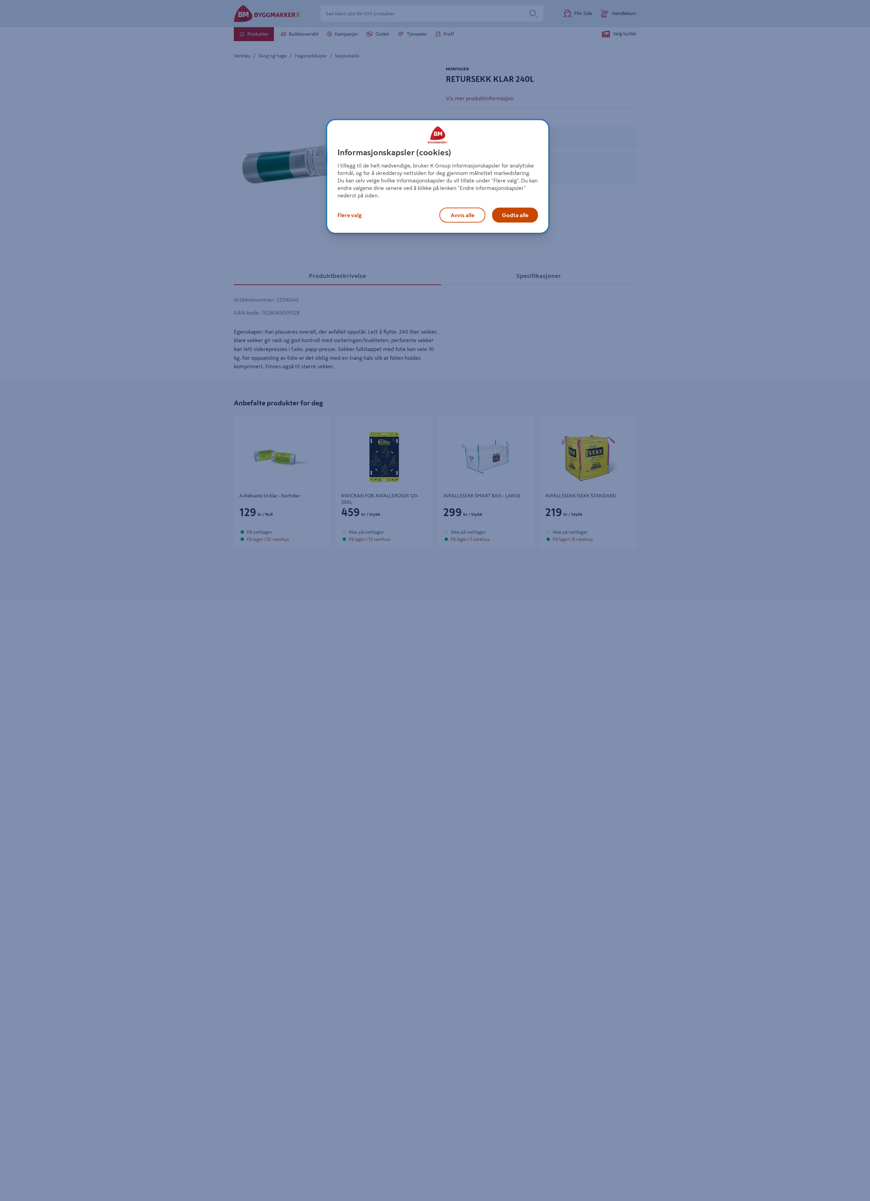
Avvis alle (462, 214)
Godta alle (515, 214)
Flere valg (349, 214)
